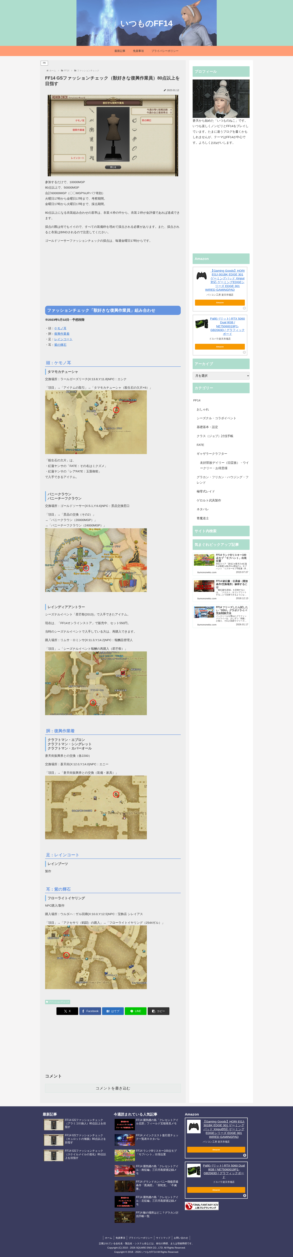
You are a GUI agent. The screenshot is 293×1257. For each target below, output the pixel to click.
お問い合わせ (181, 1237)
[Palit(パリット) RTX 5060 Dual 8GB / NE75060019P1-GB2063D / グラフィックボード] (201, 323)
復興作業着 (62, 333)
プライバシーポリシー (140, 1237)
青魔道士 (203, 518)
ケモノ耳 (60, 328)
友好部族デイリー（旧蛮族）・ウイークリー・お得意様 (224, 465)
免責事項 (120, 1237)
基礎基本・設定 (207, 427)
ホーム (108, 1237)
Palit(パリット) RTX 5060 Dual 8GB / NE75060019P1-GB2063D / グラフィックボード (227, 326)
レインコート (63, 339)
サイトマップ (163, 1237)
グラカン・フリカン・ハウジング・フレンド (223, 479)
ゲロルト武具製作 (209, 500)
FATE (200, 445)
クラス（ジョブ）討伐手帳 (215, 436)
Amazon (220, 303)
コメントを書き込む (113, 1088)
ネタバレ (203, 509)
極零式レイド (206, 491)
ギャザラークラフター (212, 453)
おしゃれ (203, 409)
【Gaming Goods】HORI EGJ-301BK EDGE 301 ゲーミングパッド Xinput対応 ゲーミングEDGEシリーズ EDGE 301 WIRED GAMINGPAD (224, 1129)
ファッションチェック (59, 1002)
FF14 (196, 400)
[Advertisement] (113, 279)
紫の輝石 (60, 345)
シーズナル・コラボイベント (216, 418)
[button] (158, 1011)
